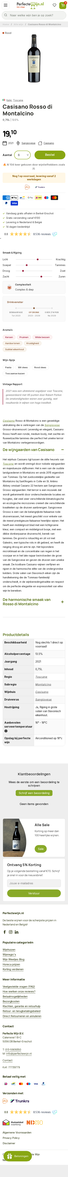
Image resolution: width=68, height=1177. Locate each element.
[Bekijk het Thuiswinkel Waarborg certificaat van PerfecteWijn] (13, 1122)
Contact (8, 1060)
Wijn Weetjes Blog (13, 959)
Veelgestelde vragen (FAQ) (19, 986)
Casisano (49, 143)
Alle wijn (18, 24)
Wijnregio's (9, 954)
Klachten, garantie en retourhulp (21, 1006)
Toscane (18, 100)
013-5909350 (13, 1049)
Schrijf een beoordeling (34, 793)
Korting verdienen (13, 969)
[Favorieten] (54, 5)
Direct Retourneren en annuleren (22, 1016)
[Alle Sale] (34, 838)
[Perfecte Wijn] (30, 5)
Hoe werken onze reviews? (19, 991)
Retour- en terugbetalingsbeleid (21, 1011)
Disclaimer (9, 1143)
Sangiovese (28, 143)
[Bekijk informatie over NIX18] (35, 1122)
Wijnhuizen (9, 949)
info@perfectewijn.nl (19, 1053)
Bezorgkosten (11, 1001)
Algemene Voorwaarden (17, 1132)
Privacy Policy (11, 1138)
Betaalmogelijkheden (15, 996)
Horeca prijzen (11, 964)
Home (6, 24)
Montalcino (43, 684)
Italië (9, 100)
